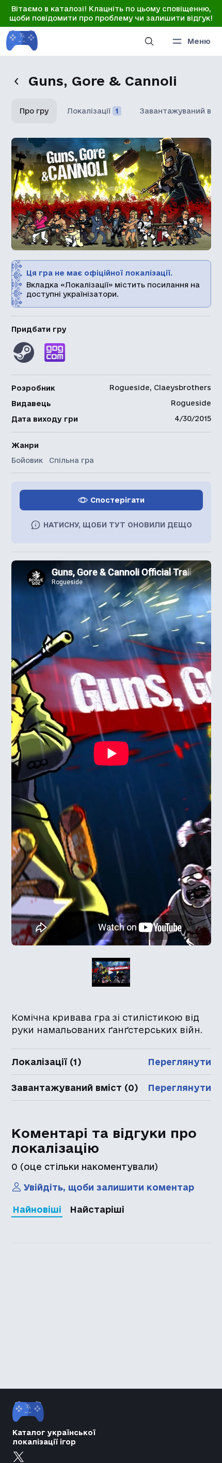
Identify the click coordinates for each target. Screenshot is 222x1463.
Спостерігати (117, 500)
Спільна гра (71, 460)
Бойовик (27, 460)
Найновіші (36, 1209)
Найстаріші (97, 1209)
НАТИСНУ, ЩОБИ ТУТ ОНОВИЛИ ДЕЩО (117, 525)
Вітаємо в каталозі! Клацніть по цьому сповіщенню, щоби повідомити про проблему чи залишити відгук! (111, 13)
